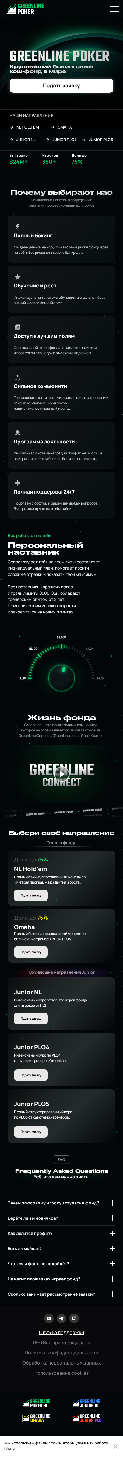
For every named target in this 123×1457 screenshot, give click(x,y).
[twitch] (74, 1318)
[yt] (49, 1318)
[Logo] (86, 1418)
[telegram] (61, 1318)
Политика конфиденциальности (61, 1352)
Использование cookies (61, 1373)
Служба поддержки (61, 1332)
